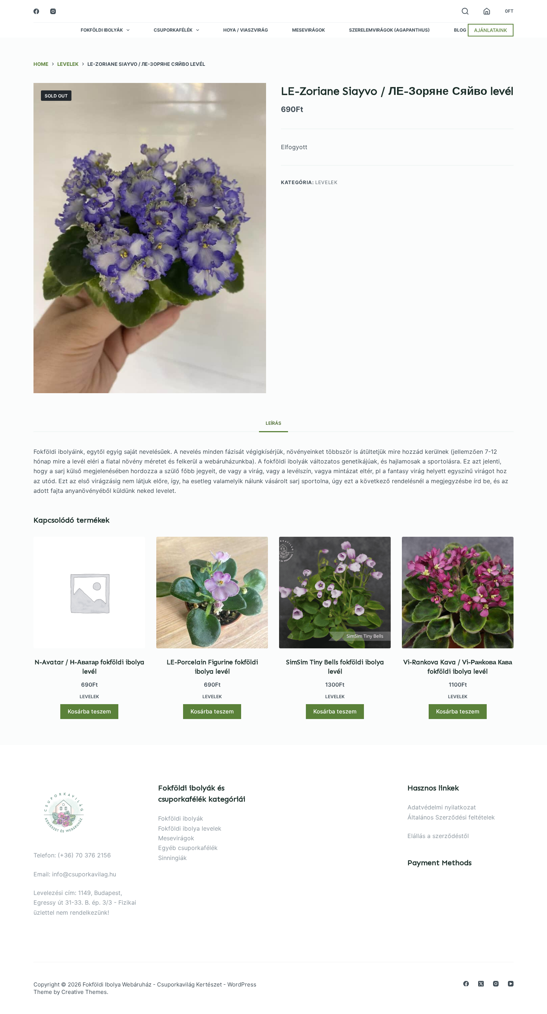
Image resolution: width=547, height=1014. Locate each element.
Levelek (326, 182)
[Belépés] (486, 11)
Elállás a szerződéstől (438, 836)
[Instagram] (53, 11)
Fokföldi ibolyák (102, 30)
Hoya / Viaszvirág (245, 30)
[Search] (465, 11)
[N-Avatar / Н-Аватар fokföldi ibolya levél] (89, 592)
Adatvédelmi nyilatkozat (441, 807)
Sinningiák (172, 857)
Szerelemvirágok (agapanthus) (389, 30)
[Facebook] (36, 11)
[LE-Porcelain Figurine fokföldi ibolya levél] (212, 592)
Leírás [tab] (273, 423)
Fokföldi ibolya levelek (189, 828)
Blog (460, 30)
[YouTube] (511, 983)
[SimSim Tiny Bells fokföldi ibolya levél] (335, 592)
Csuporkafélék (173, 30)
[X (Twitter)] (481, 983)
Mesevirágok (308, 30)
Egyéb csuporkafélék (188, 847)
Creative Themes (84, 991)
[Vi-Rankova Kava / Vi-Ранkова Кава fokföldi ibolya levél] (458, 592)
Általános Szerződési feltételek (451, 817)
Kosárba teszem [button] (89, 711)
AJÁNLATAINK (490, 30)
